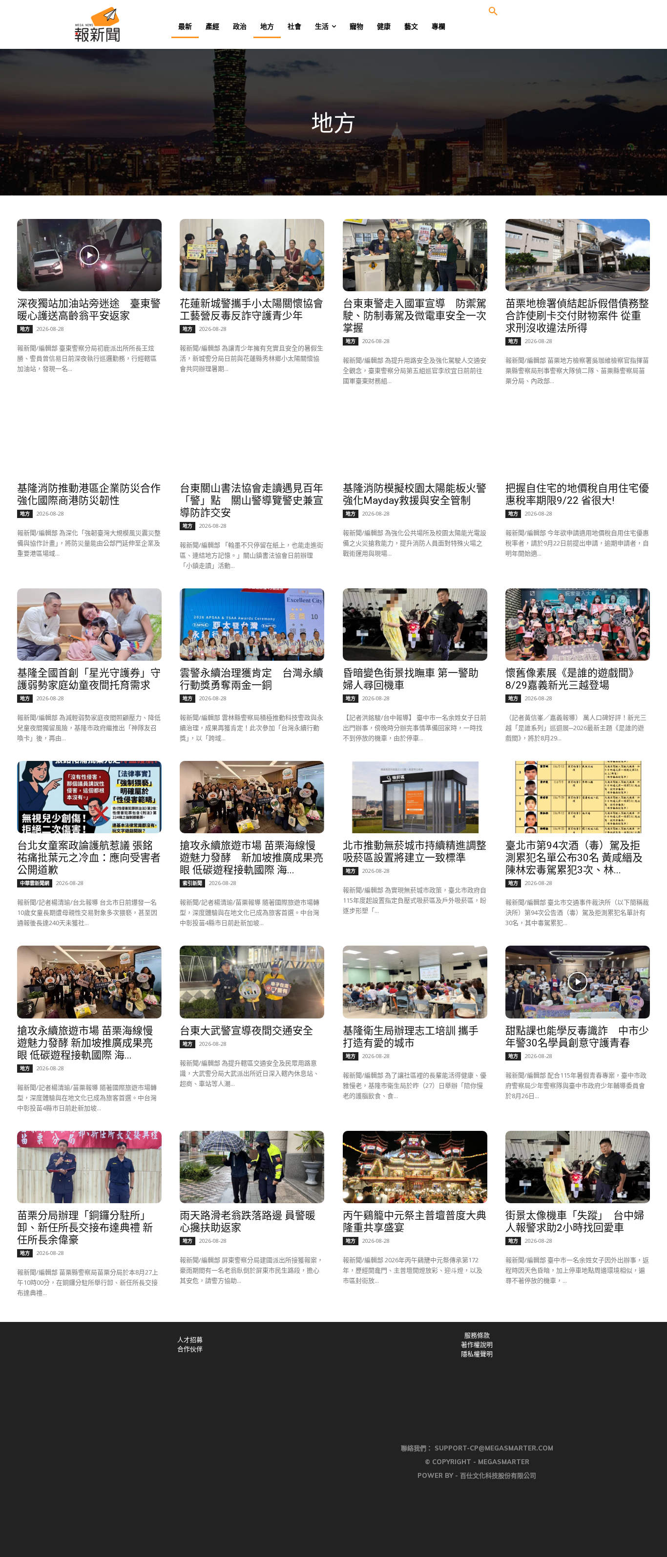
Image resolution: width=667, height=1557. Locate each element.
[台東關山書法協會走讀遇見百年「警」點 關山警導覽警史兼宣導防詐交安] (252, 440)
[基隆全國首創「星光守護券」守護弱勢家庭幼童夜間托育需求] (89, 624)
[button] (493, 11)
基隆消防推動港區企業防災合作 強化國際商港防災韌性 (89, 494)
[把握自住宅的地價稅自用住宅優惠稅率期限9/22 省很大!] (577, 440)
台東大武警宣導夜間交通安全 (246, 1031)
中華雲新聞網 (34, 883)
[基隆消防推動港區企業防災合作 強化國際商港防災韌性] (89, 440)
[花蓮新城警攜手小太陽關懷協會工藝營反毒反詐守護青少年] (252, 255)
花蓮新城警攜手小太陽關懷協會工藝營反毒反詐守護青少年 (251, 310)
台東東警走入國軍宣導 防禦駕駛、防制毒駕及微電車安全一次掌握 (414, 316)
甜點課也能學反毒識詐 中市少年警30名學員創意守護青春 (577, 1037)
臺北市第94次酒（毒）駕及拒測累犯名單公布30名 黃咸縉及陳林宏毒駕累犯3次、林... (574, 858)
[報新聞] (129, 24)
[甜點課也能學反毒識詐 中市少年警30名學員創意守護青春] (577, 982)
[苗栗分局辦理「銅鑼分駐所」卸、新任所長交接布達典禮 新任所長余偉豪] (89, 1167)
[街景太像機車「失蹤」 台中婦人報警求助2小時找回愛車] (577, 1167)
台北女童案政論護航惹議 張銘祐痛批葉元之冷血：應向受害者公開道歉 (89, 858)
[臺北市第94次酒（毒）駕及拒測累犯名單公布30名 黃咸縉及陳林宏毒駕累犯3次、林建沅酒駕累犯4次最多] (577, 797)
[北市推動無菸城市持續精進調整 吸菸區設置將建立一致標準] (415, 797)
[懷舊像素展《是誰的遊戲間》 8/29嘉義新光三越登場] (577, 624)
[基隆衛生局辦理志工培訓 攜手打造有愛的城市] (415, 982)
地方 (25, 328)
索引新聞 (192, 883)
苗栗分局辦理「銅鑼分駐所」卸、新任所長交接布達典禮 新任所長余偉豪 (85, 1228)
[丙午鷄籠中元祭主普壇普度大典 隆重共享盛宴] (415, 1167)
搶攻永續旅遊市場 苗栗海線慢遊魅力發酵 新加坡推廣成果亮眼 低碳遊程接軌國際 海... (251, 858)
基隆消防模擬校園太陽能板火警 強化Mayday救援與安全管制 (420, 494)
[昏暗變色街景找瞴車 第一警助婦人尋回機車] (415, 624)
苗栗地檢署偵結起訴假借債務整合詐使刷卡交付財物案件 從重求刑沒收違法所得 (577, 316)
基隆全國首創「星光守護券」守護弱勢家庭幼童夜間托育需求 (89, 679)
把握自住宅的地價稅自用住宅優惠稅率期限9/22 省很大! (577, 494)
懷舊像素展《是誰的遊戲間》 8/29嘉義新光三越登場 (574, 679)
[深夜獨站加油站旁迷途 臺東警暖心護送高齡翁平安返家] (89, 255)
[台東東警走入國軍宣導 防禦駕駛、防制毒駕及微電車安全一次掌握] (415, 255)
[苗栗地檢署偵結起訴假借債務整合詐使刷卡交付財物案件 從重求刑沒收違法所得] (577, 255)
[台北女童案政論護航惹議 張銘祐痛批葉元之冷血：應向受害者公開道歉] (89, 797)
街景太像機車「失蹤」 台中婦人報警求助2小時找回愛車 (574, 1221)
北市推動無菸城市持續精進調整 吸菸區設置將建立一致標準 (414, 852)
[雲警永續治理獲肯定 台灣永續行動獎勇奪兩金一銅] (252, 624)
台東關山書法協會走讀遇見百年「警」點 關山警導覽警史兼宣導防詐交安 (251, 500)
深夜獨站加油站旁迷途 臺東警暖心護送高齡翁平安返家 (89, 310)
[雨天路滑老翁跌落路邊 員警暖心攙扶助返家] (252, 1167)
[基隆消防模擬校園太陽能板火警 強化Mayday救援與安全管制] (415, 440)
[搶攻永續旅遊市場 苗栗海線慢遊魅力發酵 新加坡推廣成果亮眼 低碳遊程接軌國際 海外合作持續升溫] (252, 797)
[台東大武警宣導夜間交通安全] (252, 982)
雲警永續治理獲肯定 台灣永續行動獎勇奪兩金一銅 (251, 679)
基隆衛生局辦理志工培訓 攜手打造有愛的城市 (411, 1037)
